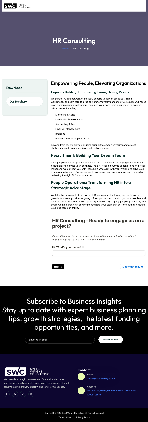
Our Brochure (18, 101)
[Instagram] (23, 394)
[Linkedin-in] (31, 394)
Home (65, 48)
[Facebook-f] (7, 394)
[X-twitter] (15, 394)
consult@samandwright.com (101, 378)
